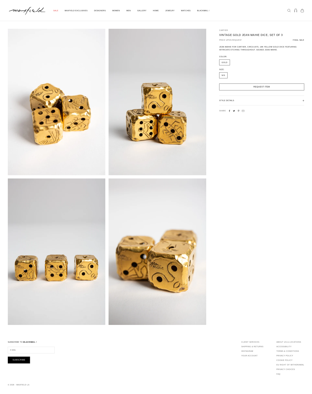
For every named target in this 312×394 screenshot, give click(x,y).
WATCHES (186, 11)
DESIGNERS (100, 11)
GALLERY (141, 11)
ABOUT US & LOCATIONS (288, 342)
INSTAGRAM (247, 351)
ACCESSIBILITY (284, 347)
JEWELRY (170, 11)
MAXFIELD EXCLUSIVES (76, 11)
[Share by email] (243, 111)
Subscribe (19, 360)
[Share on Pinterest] (238, 111)
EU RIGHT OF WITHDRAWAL (290, 365)
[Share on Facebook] (229, 111)
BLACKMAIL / (203, 11)
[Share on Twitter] (234, 111)
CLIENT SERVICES (250, 342)
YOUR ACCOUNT (249, 356)
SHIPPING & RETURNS (252, 347)
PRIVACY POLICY (284, 356)
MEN (128, 11)
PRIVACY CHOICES (285, 369)
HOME (156, 11)
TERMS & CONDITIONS (287, 351)
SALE (55, 11)
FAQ (278, 374)
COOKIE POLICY (284, 360)
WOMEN (116, 11)
